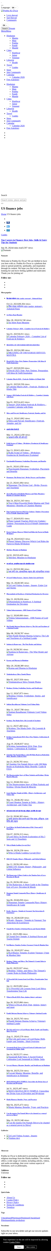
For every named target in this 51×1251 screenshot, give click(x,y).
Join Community (14, 72)
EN (13, 8)
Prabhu (15, 43)
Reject (19, 1247)
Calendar (10, 75)
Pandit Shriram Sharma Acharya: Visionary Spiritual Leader (27, 1013)
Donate (12, 28)
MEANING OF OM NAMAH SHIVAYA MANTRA (23, 345)
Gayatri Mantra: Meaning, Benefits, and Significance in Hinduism (28, 1065)
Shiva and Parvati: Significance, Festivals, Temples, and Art (26, 413)
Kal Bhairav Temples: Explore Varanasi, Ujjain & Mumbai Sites (28, 945)
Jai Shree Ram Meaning (14, 315)
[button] (6, 31)
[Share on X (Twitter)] (8, 226)
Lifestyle (10, 60)
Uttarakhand (6, 1218)
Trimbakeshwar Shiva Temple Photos (19, 674)
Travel (9, 65)
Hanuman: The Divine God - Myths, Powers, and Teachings (26, 477)
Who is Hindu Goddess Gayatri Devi (18, 845)
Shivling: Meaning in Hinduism (17, 550)
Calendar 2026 (18, 77)
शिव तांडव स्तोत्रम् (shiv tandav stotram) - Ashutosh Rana (24, 298)
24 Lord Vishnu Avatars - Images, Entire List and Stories (25, 577)
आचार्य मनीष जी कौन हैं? (13, 429)
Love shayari (12, 15)
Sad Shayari (12, 18)
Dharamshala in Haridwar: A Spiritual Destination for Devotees (27, 594)
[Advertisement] (25, 166)
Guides (15, 67)
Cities (9, 50)
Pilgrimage (16, 1218)
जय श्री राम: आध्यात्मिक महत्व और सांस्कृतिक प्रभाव (20, 563)
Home (3, 214)
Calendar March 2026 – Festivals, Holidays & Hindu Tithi (26, 379)
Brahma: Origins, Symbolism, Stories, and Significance (24, 688)
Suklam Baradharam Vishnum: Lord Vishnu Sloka (23, 704)
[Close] (2, 5)
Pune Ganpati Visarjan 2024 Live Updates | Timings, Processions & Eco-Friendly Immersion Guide (28, 512)
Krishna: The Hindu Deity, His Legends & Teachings (24, 720)
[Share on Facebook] (8, 222)
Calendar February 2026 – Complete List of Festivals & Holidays (28, 328)
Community (12, 20)
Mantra (15, 38)
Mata (14, 40)
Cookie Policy (14, 1242)
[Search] (2, 203)
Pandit (14, 45)
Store (9, 70)
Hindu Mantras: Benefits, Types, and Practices (22, 1099)
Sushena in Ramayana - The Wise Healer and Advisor (24, 644)
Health (15, 62)
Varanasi (15, 58)
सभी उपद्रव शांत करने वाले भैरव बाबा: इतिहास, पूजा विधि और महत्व (24, 811)
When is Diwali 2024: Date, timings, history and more (24, 997)
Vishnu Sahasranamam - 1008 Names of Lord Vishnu (24, 610)
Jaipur (14, 55)
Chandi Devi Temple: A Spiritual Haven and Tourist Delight (26, 929)
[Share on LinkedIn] (8, 230)
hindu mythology (17, 1220)
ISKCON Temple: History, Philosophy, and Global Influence (26, 859)
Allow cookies (30, 1247)
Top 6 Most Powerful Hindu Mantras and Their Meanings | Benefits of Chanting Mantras (26, 494)
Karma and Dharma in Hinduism (17, 660)
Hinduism (11, 36)
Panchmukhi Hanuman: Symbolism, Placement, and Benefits (26, 461)
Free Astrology (13, 79)
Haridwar (16, 53)
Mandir (15, 48)
